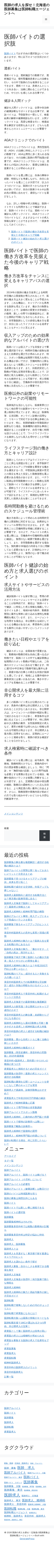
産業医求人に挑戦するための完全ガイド (25, 1068)
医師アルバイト (12, 1170)
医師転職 (9, 1300)
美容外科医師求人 (13, 1372)
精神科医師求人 (12, 1362)
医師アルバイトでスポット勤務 (20, 1112)
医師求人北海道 (12, 1274)
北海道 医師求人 (22, 1463)
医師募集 (9, 1217)
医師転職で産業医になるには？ (20, 1313)
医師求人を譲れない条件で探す (20, 1261)
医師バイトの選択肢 (14, 1212)
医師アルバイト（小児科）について (23, 1179)
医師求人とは (11, 1248)
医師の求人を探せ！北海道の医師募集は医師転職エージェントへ (27, 9)
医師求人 (9, 1239)
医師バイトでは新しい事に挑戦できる (24, 1207)
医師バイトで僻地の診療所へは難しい (24, 1121)
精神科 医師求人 (13, 1516)
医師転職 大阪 (24, 1509)
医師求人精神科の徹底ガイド (19, 1047)
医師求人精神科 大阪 (37, 1504)
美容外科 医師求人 (35, 1516)
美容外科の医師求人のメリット (20, 1367)
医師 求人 (26, 1467)
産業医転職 (10, 1358)
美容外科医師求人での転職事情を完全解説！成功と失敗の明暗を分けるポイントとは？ (26, 985)
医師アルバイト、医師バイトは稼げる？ (25, 1174)
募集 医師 (8, 1463)
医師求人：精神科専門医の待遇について (25, 1135)
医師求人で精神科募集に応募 (19, 1102)
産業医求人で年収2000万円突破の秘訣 (24, 1098)
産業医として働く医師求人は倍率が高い (25, 1331)
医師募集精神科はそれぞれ (18, 1221)
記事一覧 (9, 1376)
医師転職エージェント (16, 1512)
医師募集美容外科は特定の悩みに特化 (24, 1234)
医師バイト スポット (13, 1482)
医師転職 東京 (38, 1509)
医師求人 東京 (12, 1500)
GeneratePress (27, 1538)
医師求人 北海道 (30, 1495)
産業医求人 (10, 1353)
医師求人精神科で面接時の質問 (20, 1131)
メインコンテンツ (13, 813)
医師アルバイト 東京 (13, 1477)
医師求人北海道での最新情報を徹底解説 (25, 1001)
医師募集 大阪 (12, 1486)
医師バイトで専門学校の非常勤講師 (23, 1107)
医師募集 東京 (13, 1489)
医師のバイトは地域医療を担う (20, 1193)
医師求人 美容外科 (15, 1504)
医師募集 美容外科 (31, 1490)
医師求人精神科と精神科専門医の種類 (24, 911)
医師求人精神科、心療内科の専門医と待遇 (26, 1117)
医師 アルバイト (36, 1463)
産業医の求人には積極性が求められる (24, 1335)
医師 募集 (10, 1468)
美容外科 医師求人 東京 (13, 1520)
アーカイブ (10, 1156)
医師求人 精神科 (33, 1500)
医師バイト (10, 53)
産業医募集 (10, 1348)
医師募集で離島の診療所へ (18, 1126)
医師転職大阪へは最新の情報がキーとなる (26, 1318)
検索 (6, 828)
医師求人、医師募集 (14, 1244)
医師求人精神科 (12, 1287)
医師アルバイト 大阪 (37, 1473)
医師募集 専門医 (28, 1486)
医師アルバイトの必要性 (17, 1184)
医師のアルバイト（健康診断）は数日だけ (26, 1188)
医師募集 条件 (41, 1486)
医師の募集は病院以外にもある (20, 1198)
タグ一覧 (9, 1160)
